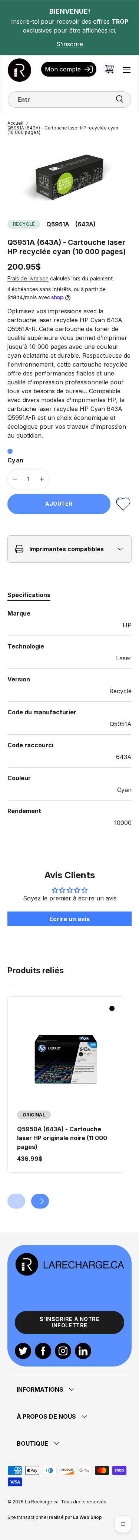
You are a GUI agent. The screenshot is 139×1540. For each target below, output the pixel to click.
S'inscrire (69, 44)
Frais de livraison (28, 278)
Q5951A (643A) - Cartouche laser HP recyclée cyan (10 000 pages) (62, 130)
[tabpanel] (69, 718)
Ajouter (59, 504)
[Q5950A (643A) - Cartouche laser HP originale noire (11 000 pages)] (66, 1059)
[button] (109, 69)
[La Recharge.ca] (69, 1256)
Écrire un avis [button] (69, 919)
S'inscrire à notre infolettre (70, 1322)
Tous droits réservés (83, 1501)
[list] (69, 177)
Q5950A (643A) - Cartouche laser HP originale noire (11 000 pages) (62, 1137)
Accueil (15, 123)
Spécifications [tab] (28, 595)
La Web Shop (87, 1517)
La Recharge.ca (42, 1501)
